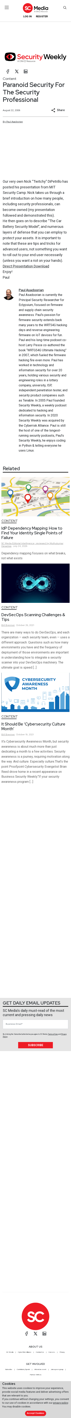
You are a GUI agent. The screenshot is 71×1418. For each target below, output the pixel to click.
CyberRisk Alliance (24, 1352)
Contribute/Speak (23, 1369)
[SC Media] (35, 8)
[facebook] (8, 71)
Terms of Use (53, 1034)
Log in (27, 16)
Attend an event (40, 1369)
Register (42, 16)
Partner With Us (35, 1374)
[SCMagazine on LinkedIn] (44, 1333)
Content (9, 78)
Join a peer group (57, 1369)
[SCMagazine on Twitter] (35, 1333)
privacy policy (60, 1402)
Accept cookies (35, 1413)
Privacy (62, 1352)
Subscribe (35, 1045)
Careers (52, 1352)
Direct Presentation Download (26, 266)
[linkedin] (25, 71)
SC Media (9, 1352)
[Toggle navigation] (6, 7)
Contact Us (40, 1352)
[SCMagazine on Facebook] (26, 1333)
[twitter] (16, 71)
